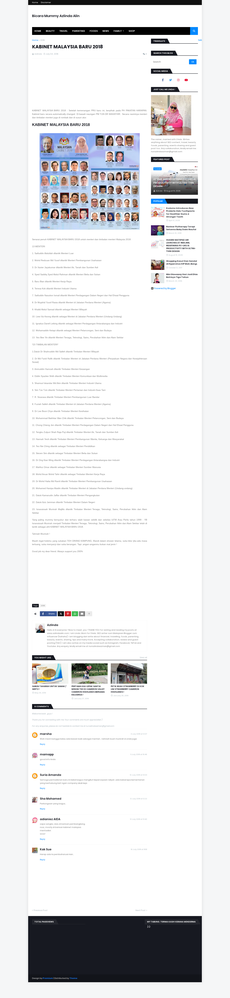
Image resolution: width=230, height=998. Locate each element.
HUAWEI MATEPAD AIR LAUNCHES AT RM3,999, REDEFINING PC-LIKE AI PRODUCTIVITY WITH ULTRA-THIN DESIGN (174, 181)
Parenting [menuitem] (78, 31)
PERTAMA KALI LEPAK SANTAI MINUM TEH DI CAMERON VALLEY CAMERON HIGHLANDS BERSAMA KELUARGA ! (88, 690)
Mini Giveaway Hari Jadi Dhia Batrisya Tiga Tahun (182, 276)
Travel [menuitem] (63, 31)
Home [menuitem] (37, 31)
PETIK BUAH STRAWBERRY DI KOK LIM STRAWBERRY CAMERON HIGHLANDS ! (127, 689)
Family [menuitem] (118, 31)
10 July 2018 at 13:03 (138, 775)
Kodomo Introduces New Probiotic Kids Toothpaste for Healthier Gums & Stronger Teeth (180, 212)
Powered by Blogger (165, 288)
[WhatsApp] (75, 613)
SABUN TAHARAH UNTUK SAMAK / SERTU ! (49, 688)
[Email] (82, 613)
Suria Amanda (50, 775)
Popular (158, 201)
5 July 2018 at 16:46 (138, 754)
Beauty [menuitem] (50, 31)
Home (35, 2)
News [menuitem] (105, 31)
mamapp (47, 754)
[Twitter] (61, 613)
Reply (42, 744)
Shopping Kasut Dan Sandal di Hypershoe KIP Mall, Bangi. (181, 262)
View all (143, 657)
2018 (42, 40)
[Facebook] (163, 80)
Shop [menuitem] (132, 31)
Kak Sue (45, 849)
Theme (73, 978)
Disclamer (46, 2)
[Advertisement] (89, 84)
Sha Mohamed (50, 799)
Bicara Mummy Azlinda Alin (55, 15)
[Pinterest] (68, 613)
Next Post (140, 910)
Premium (48, 978)
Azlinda (52, 625)
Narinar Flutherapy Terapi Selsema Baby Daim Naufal (181, 228)
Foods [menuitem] (94, 31)
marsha (46, 734)
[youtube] (186, 80)
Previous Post (41, 910)
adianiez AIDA (50, 819)
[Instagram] (178, 80)
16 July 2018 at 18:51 (139, 849)
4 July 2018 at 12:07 (139, 734)
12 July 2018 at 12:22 (138, 798)
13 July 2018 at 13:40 (138, 819)
